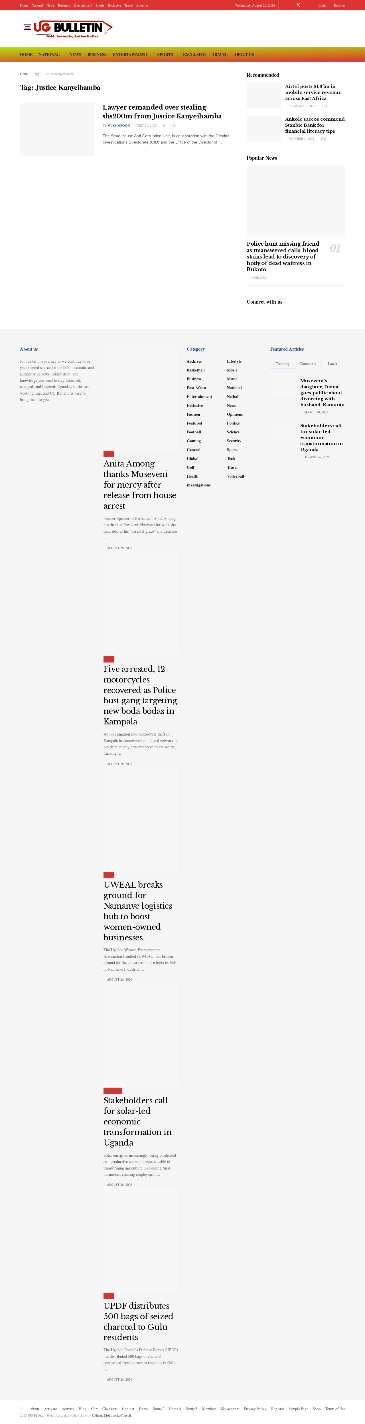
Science (233, 432)
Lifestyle (234, 361)
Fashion (193, 414)
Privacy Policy (255, 1408)
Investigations (198, 485)
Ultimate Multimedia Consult (111, 1415)
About (34, 1408)
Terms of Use (335, 1408)
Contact (128, 1408)
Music (232, 379)
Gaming (194, 441)
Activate (50, 1408)
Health (192, 476)
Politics (233, 423)
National (37, 5)
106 (323, 138)
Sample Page (298, 1408)
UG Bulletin (36, 1415)
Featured (194, 423)
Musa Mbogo (119, 125)
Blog (83, 1408)
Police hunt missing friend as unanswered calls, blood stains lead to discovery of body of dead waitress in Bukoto (283, 257)
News (50, 5)
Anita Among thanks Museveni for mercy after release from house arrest (140, 485)
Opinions (235, 414)
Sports (100, 5)
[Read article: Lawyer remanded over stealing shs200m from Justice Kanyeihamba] (57, 129)
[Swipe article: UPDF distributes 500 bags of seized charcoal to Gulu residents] (141, 1240)
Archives (194, 361)
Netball (233, 396)
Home (24, 5)
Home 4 (175, 1408)
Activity (68, 1408)
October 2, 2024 (301, 138)
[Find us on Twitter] (298, 5)
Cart (94, 1408)
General (193, 450)
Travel (128, 5)
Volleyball (235, 476)
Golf (190, 467)
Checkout (109, 1408)
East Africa (196, 388)
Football (194, 432)
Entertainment (83, 5)
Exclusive (114, 5)
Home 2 (159, 1408)
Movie (232, 370)
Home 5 (192, 1408)
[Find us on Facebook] (290, 5)
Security (234, 441)
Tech (231, 458)
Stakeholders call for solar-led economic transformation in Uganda (138, 1122)
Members (209, 1408)
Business (64, 5)
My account (230, 1408)
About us (142, 5)
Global (192, 458)
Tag (36, 73)
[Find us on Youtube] (305, 5)
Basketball (196, 370)
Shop (317, 1408)
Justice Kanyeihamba (59, 73)
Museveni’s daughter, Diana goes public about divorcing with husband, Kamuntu (322, 392)
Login (322, 5)
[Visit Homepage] (70, 29)
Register (339, 5)
